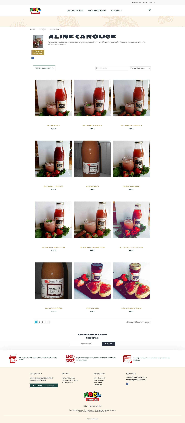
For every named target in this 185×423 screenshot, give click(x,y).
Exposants (104, 412)
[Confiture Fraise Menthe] (131, 281)
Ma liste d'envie (100, 378)
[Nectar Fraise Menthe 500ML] (53, 220)
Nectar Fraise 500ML (131, 186)
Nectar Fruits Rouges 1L (53, 186)
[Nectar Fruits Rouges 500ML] (131, 220)
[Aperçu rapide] (66, 83)
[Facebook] (32, 58)
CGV (85, 406)
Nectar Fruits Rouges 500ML (131, 247)
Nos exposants (67, 382)
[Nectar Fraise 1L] (53, 98)
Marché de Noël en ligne (76, 410)
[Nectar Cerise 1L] (92, 159)
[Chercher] (142, 11)
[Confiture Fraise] (92, 281)
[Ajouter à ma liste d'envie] (66, 79)
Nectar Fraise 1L (53, 125)
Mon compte (136, 3)
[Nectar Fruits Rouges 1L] (53, 159)
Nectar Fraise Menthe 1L (92, 125)
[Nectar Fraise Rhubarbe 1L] (131, 98)
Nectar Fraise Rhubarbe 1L (131, 125)
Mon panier (98, 382)
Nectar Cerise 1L (92, 186)
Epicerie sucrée (82, 412)
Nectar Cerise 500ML (53, 308)
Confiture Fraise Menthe (131, 308)
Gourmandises (99, 410)
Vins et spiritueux (89, 410)
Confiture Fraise (92, 308)
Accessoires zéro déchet (94, 412)
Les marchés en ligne (70, 380)
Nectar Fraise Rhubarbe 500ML (92, 247)
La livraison (98, 385)
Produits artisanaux (110, 410)
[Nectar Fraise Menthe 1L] (92, 98)
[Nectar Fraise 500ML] (131, 159)
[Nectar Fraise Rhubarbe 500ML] (92, 220)
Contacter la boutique (38, 52)
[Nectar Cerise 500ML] (53, 281)
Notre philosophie (68, 378)
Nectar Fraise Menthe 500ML (53, 247)
